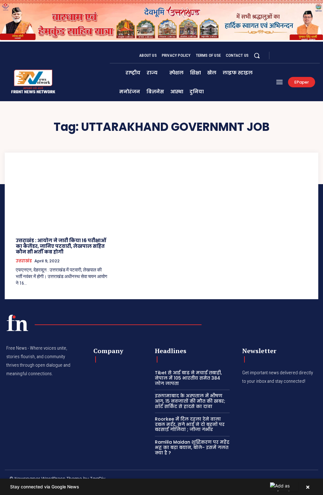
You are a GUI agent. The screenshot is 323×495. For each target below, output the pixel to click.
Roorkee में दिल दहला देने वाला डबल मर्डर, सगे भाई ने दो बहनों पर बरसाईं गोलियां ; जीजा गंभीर (190, 424)
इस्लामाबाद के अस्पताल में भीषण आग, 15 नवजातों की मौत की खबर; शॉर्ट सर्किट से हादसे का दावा (190, 401)
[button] (256, 55)
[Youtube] (310, 55)
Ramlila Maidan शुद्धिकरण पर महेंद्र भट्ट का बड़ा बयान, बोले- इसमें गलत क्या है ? (192, 447)
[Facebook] (279, 55)
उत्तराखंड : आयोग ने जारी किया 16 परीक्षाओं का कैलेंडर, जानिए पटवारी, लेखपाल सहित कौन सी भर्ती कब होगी (61, 246)
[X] (294, 55)
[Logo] (17, 322)
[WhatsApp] (302, 55)
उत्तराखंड (24, 261)
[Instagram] (287, 55)
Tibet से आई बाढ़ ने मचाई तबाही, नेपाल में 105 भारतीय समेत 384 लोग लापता (188, 378)
